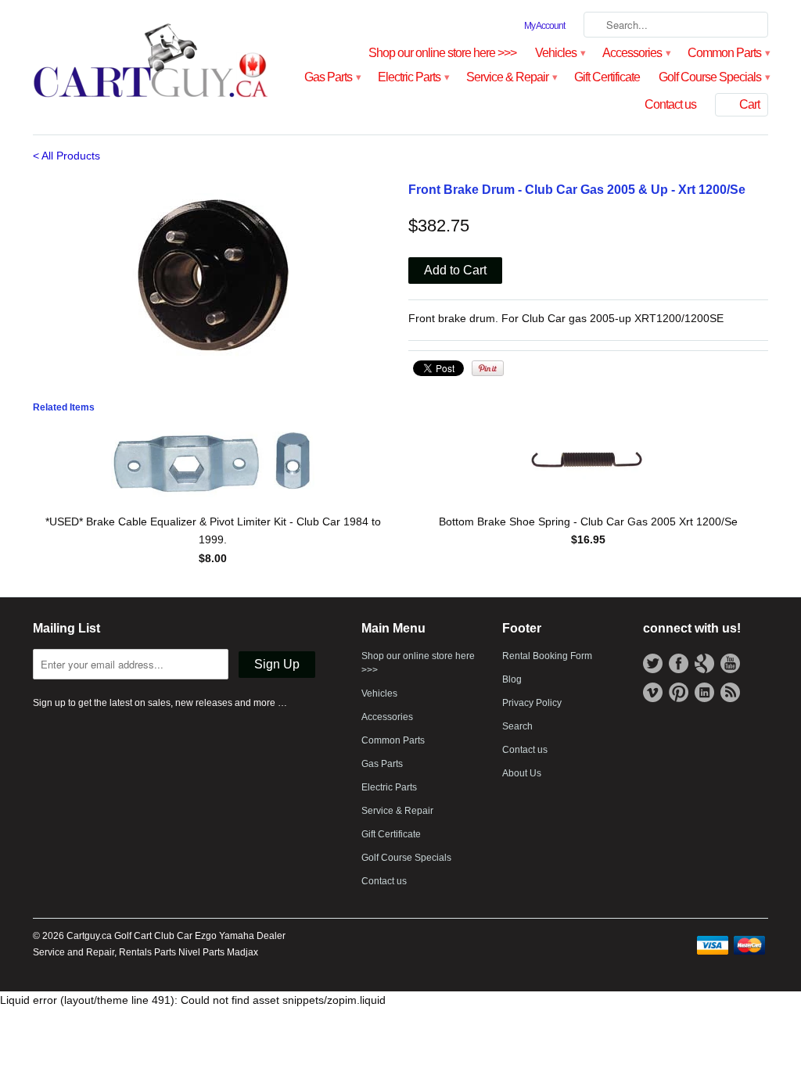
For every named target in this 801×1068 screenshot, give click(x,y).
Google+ (704, 663)
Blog (512, 679)
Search (517, 726)
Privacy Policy (532, 702)
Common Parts (728, 52)
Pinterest (678, 692)
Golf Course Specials (713, 77)
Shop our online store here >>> (442, 52)
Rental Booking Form (547, 655)
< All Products (66, 155)
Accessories (635, 52)
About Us (521, 773)
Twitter (653, 663)
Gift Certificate (607, 77)
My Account (544, 25)
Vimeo (653, 692)
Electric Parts (412, 77)
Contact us (670, 104)
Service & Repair (510, 77)
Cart (749, 104)
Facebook (678, 663)
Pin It (488, 368)
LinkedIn (704, 692)
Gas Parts (331, 77)
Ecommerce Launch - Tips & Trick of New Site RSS (730, 692)
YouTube (730, 663)
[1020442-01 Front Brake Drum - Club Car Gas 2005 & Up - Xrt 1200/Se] (213, 278)
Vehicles (559, 52)
